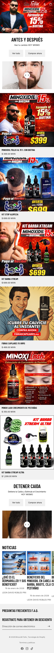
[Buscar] (9, 4)
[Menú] (3, 4)
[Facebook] (22, 648)
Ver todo (16, 53)
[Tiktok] (32, 648)
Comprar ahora (35, 53)
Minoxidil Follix (21, 637)
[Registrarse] (49, 626)
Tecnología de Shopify (36, 637)
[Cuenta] (45, 4)
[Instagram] (27, 648)
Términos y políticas (27, 643)
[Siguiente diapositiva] (49, 576)
